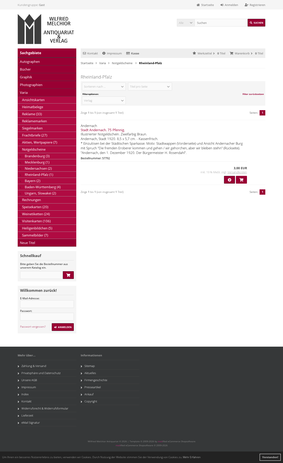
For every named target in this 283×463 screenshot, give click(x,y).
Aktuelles (90, 373)
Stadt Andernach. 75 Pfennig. (103, 130)
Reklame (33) (32, 114)
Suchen (256, 22)
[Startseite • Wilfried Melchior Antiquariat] (47, 29)
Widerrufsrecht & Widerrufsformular (44, 408)
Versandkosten (237, 172)
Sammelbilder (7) (35, 235)
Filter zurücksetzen (253, 94)
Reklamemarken (34, 121)
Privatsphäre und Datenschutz (41, 373)
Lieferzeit (27, 415)
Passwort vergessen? (33, 327)
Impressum (114, 53)
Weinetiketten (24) (36, 214)
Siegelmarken (32, 128)
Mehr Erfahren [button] (192, 457)
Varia (24, 92)
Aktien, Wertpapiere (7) (39, 142)
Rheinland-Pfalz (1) (39, 174)
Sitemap (89, 366)
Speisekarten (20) (35, 207)
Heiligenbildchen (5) (37, 228)
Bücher (25, 69)
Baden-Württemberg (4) (43, 187)
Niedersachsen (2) (38, 168)
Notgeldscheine (34, 149)
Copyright (90, 401)
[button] (186, 23)
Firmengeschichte (95, 380)
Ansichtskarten (33, 100)
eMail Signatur (30, 423)
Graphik (26, 77)
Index (25, 394)
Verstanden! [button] (270, 457)
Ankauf (89, 394)
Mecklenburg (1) (37, 162)
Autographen (30, 61)
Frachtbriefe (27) (34, 135)
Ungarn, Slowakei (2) (40, 193)
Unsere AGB (29, 380)
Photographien (31, 85)
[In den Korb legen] (68, 275)
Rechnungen (31, 200)
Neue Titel (27, 242)
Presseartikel (92, 387)
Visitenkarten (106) (36, 221)
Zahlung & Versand (33, 366)
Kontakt (92, 53)
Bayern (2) (32, 181)
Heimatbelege (32, 107)
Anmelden (62, 327)
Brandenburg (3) (37, 156)
